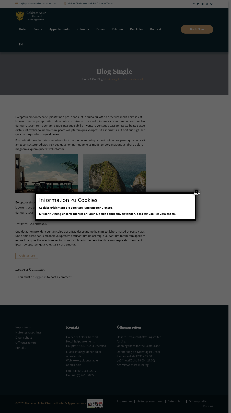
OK (196, 192)
